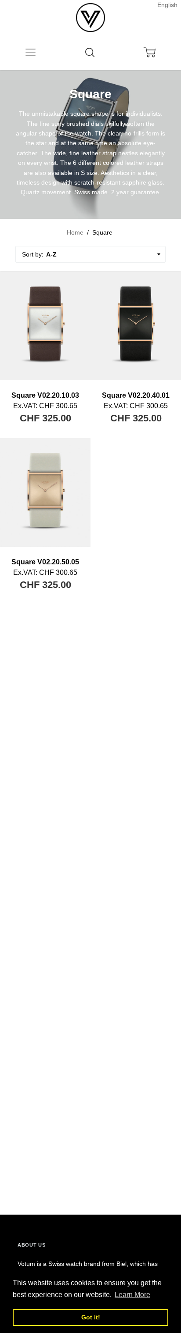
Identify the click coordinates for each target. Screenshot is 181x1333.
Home (75, 232)
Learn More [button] (132, 1294)
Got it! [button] (90, 1317)
